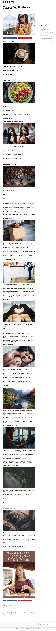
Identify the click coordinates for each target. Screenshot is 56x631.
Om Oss (34, 628)
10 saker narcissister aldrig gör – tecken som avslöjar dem (47, 42)
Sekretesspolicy (29, 628)
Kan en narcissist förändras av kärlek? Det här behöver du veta (47, 39)
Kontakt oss (38, 628)
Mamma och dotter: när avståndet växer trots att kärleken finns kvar (47, 32)
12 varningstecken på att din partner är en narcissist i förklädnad (46, 35)
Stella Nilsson (8, 604)
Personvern (18, 628)
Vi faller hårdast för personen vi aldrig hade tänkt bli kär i (47, 28)
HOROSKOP (5, 606)
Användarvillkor (23, 628)
